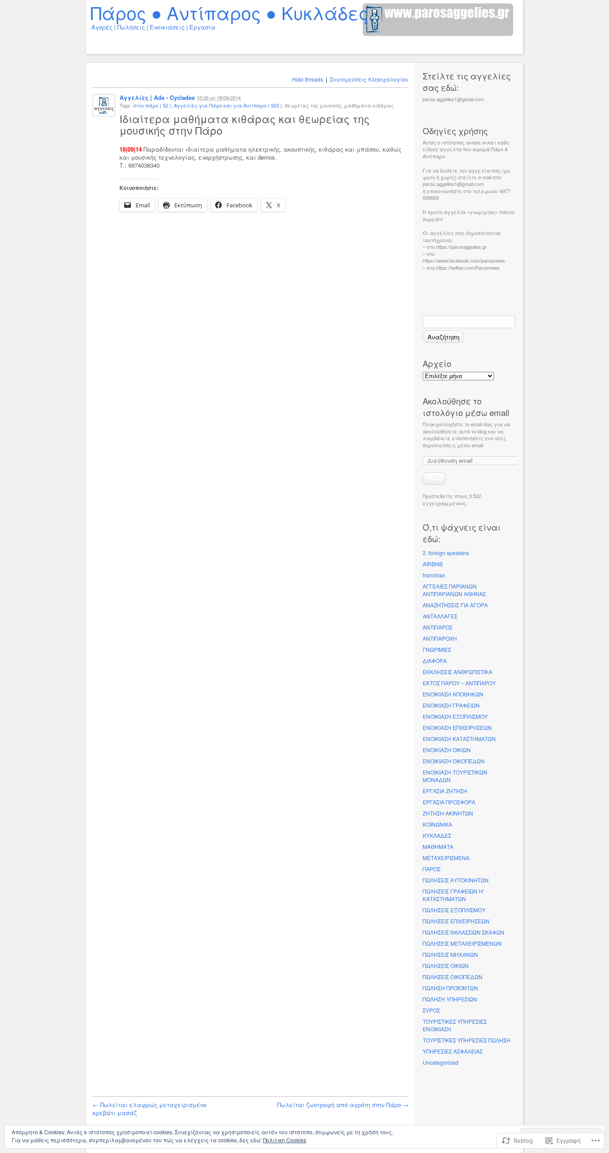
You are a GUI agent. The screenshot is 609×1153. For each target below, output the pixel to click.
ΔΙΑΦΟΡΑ (435, 660)
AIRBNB (433, 564)
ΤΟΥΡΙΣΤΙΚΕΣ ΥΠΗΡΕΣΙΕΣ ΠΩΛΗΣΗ (466, 1040)
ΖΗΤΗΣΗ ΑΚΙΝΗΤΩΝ (448, 813)
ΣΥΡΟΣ (431, 1010)
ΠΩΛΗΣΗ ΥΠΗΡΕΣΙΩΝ (450, 999)
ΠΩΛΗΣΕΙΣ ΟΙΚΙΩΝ (446, 965)
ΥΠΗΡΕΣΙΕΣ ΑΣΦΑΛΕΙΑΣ (453, 1051)
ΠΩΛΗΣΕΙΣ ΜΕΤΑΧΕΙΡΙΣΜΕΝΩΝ (462, 943)
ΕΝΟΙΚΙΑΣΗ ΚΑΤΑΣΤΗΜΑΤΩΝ (459, 738)
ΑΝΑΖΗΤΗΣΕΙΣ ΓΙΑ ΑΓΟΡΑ (455, 605)
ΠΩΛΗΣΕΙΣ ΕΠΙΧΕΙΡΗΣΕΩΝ (456, 921)
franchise (434, 575)
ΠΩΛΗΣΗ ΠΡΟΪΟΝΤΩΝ (450, 988)
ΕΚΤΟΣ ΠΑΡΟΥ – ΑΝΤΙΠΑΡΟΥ (459, 683)
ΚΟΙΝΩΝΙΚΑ (437, 824)
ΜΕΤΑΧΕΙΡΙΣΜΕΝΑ (446, 857)
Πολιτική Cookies (284, 1140)
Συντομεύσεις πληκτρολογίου (369, 79)
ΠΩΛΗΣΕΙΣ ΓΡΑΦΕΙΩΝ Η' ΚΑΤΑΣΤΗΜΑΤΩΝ (453, 894)
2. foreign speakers (446, 552)
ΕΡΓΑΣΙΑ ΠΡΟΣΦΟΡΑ (449, 802)
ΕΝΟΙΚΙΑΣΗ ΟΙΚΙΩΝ (447, 750)
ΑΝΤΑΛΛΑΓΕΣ (440, 616)
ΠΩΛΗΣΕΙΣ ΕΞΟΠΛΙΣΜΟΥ (454, 910)
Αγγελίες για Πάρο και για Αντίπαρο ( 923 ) (228, 105)
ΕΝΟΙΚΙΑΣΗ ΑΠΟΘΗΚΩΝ (453, 694)
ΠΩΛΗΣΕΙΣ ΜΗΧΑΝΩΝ (450, 954)
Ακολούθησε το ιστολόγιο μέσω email (466, 406)
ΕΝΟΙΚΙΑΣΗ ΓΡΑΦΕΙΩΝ (451, 705)
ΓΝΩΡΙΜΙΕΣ (437, 649)
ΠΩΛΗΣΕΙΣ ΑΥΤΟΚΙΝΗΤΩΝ (456, 880)
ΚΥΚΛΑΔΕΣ (437, 835)
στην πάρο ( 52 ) (152, 105)
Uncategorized (440, 1062)
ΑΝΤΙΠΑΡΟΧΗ (440, 638)
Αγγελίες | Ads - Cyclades (157, 97)
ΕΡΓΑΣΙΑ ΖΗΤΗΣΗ (445, 791)
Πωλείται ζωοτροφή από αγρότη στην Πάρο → (342, 1104)
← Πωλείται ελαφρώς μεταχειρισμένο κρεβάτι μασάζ (149, 1108)
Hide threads (307, 79)
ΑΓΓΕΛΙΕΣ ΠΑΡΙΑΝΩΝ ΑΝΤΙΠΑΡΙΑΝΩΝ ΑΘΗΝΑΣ (454, 589)
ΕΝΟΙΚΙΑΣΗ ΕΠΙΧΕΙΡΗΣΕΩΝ (457, 727)
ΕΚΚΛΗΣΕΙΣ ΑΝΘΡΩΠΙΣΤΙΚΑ (457, 671)
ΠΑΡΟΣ (431, 869)
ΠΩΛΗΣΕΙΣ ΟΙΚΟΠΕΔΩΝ (452, 976)
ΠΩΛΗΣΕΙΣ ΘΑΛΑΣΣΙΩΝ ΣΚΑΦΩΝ (463, 932)
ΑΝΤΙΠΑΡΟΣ (438, 627)
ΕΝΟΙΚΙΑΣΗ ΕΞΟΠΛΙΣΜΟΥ (455, 716)
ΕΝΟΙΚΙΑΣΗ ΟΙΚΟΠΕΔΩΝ (454, 761)
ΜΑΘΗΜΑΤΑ (438, 846)
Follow (434, 478)
